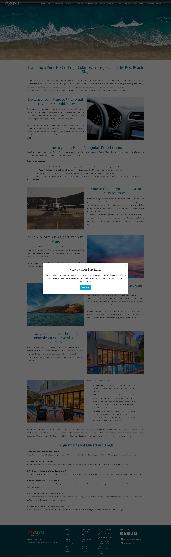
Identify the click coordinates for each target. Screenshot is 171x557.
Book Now (85, 287)
